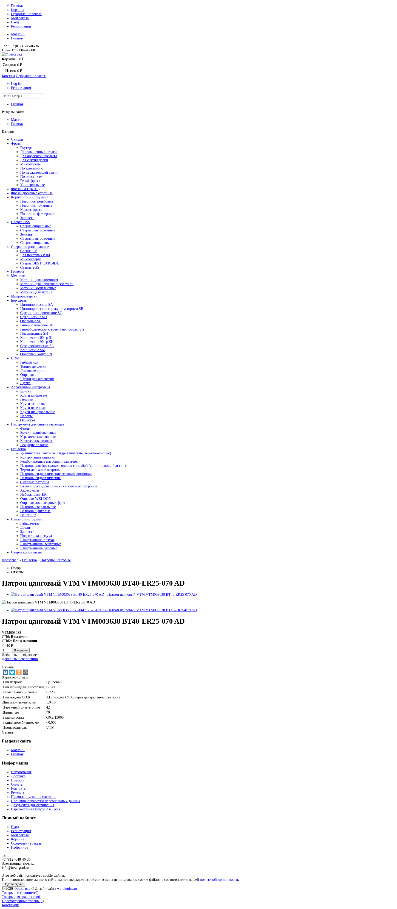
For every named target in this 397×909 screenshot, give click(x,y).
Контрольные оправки (37, 457)
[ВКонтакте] (5, 672)
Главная (17, 6)
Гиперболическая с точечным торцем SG (52, 329)
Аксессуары (29, 490)
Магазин (18, 34)
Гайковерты (29, 523)
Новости (18, 780)
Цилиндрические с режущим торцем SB (51, 309)
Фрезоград (10, 560)
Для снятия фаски (34, 160)
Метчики (18, 276)
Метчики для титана (36, 292)
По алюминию (31, 168)
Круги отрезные (32, 408)
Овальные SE (30, 321)
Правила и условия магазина (33, 797)
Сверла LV (28, 251)
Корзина (17, 10)
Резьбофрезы (30, 181)
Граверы (17, 271)
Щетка (25, 383)
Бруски (25, 391)
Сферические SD (33, 317)
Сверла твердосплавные (30, 247)
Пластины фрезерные (37, 214)
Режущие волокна (34, 445)
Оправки (27, 375)
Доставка (18, 776)
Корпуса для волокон (36, 441)
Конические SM (32, 350)
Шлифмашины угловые (38, 548)
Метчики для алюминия (39, 280)
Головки (26, 399)
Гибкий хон (29, 362)
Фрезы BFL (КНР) (25, 189)
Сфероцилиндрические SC (41, 313)
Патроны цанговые (35, 511)
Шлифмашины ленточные (40, 544)
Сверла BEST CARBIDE (39, 263)
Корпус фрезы (31, 209)
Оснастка (27, 420)
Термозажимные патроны (40, 470)
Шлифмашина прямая (37, 540)
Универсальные (32, 185)
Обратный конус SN (36, 354)
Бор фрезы (19, 300)
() (20, 893)
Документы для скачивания (32, 805)
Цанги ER (28, 515)
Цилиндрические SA (36, 304)
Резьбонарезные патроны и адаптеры (49, 461)
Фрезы (16, 143)
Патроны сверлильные (38, 507)
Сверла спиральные (35, 226)
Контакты (18, 788)
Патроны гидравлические (40, 478)
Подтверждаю (13, 884)
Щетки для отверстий (37, 379)
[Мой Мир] (25, 672)
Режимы (17, 793)
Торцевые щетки (33, 366)
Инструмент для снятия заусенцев (37, 424)
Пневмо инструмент (27, 519)
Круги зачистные (33, 404)
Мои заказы (20, 18)
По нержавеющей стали (39, 172)
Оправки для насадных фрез (42, 503)
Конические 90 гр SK (37, 342)
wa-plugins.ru (67, 888)
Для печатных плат (35, 255)
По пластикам (31, 176)
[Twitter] (12, 672)
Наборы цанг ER (33, 494)
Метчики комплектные (38, 288)
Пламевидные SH (34, 333)
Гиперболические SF (36, 325)
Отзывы (17, 572)
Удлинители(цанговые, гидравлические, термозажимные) (65, 453)
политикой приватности (219, 879)
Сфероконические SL (37, 346)
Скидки (17, 139)
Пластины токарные (36, 205)
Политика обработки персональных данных (45, 801)
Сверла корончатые (26, 552)
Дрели (25, 527)
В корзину (21, 650)
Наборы (26, 416)
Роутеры (26, 148)
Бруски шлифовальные (38, 432)
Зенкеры (27, 234)
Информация (21, 772)
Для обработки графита (38, 156)
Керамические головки (38, 437)
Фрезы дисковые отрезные (32, 193)
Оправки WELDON (35, 498)
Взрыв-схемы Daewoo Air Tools (35, 809)
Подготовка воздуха (36, 536)
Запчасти (27, 218)
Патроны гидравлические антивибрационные (56, 474)
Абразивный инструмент (30, 387)
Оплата (17, 784)
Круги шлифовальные (37, 412)
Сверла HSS (20, 222)
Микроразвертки (24, 296)
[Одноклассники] (19, 672)
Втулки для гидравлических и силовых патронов (58, 486)
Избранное (19, 847)
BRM (15, 358)
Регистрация (21, 26)
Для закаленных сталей (38, 152)
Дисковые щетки (33, 370)
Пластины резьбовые (36, 201)
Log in (16, 84)
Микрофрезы (30, 164)
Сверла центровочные (37, 230)
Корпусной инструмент (29, 197)
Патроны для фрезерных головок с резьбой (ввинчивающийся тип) (73, 465)
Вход (15, 22)
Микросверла (30, 259)
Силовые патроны (34, 482)
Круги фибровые (33, 395)
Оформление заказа (26, 14)
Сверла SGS (29, 267)
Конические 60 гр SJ (36, 337)
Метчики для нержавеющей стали (47, 284)
